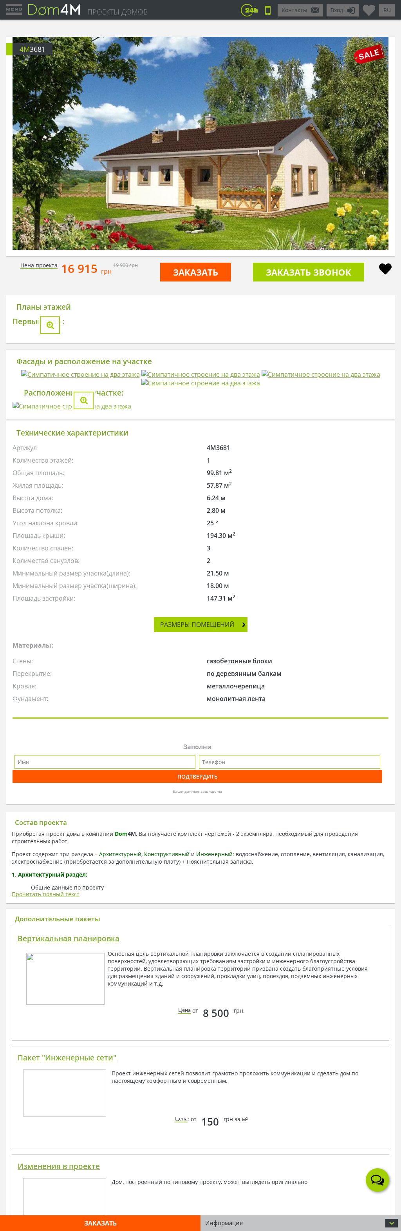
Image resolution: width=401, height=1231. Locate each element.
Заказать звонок (308, 272)
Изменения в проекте (59, 1166)
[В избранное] (385, 270)
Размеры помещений (197, 624)
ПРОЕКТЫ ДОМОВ (117, 11)
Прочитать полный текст (45, 894)
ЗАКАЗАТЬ (195, 272)
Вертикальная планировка (68, 938)
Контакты (294, 10)
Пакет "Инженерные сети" (67, 1058)
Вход (337, 10)
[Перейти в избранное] (369, 7)
